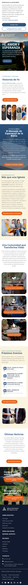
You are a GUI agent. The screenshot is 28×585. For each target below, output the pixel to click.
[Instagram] (14, 582)
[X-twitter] (2, 582)
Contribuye (5, 551)
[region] (14, 16)
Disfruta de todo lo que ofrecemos (14, 312)
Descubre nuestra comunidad (14, 288)
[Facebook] (5, 582)
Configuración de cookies (14, 29)
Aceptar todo (14, 25)
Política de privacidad (7, 521)
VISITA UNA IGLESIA (8, 531)
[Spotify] (20, 582)
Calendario (5, 544)
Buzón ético (5, 525)
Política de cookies (6, 523)
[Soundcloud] (17, 582)
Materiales (5, 548)
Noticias (4, 546)
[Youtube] (8, 582)
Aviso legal (5, 518)
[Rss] (11, 582)
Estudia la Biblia (6, 541)
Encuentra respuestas (14, 334)
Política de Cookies (13, 20)
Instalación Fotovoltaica (8, 528)
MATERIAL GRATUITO (8, 534)
